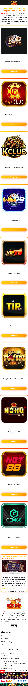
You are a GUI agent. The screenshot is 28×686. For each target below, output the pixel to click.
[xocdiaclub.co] (14, 2)
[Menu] (2, 2)
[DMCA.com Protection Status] (14, 625)
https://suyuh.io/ (11, 656)
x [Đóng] (2, 671)
